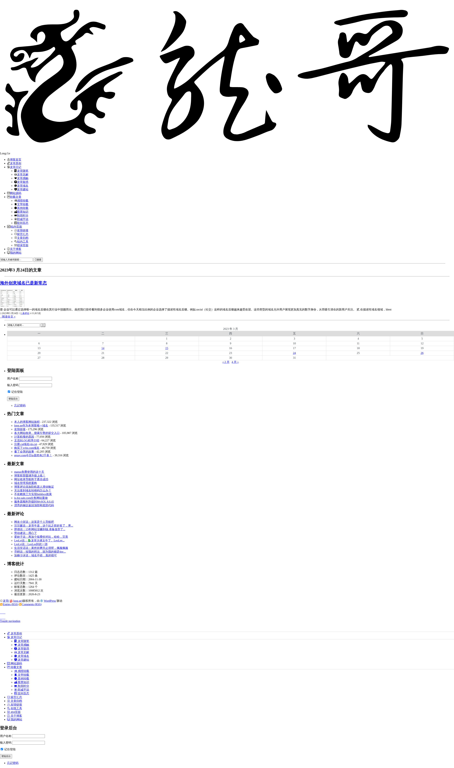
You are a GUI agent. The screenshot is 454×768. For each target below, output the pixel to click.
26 (422, 352)
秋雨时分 (22, 215)
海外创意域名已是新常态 (23, 283)
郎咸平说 (22, 219)
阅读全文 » (8, 316)
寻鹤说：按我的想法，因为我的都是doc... (40, 551)
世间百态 (22, 222)
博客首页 (15, 159)
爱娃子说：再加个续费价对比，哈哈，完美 (41, 536)
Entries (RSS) (10, 604)
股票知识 (22, 211)
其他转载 (22, 208)
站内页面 (16, 226)
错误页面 (22, 245)
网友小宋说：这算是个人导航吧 (34, 521)
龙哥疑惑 (22, 181)
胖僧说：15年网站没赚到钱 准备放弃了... (39, 529)
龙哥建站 (22, 189)
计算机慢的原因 (24, 436)
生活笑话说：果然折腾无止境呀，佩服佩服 (41, 547)
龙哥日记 (15, 167)
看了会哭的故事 (24, 451)
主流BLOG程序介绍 (26, 440)
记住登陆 (17, 391)
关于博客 (15, 248)
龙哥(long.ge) (13, 600)
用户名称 (12, 378)
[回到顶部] (227, 611)
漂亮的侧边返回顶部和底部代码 (34, 505)
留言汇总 (22, 234)
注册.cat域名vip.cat (25, 444)
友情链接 (22, 230)
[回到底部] (227, 617)
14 (102, 348)
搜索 (39, 259)
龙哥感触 (22, 178)
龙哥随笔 (22, 170)
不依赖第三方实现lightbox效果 (33, 494)
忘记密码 (20, 405)
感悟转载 (22, 200)
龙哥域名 (22, 185)
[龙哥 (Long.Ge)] (227, 76)
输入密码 (12, 385)
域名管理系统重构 (25, 483)
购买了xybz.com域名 (26, 447)
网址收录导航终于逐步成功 (31, 479)
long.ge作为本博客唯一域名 (31, 425)
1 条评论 (25, 313)
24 (294, 352)
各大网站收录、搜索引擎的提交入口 (37, 432)
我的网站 (15, 252)
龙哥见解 (22, 174)
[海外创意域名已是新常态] (12, 306)
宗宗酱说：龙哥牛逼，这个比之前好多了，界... (43, 525)
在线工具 (16, 708)
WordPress (50, 600)
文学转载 (22, 204)
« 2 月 (225, 362)
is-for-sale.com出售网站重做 (31, 497)
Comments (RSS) (31, 604)
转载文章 (15, 196)
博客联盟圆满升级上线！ (29, 475)
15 (166, 348)
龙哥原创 (15, 163)
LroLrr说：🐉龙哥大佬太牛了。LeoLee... (39, 540)
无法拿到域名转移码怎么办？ (32, 490)
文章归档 (22, 237)
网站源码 (15, 193)
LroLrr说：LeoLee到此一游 (31, 544)
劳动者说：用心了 (25, 533)
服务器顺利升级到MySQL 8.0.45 (34, 501)
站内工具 (22, 241)
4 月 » (235, 362)
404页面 (15, 712)
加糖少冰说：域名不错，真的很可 (35, 555)
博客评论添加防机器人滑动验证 (34, 486)
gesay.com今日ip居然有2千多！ (33, 455)
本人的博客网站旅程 (27, 421)
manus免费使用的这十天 (29, 471)
